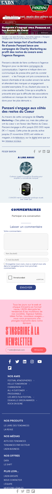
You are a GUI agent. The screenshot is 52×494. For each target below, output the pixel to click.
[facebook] (17, 492)
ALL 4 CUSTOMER (16, 390)
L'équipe (8, 484)
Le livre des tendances (16, 425)
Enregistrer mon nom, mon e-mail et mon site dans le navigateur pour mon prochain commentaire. (25, 266)
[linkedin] (28, 492)
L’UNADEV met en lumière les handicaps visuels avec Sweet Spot (26, 198)
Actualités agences (11, 18)
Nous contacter (13, 480)
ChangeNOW (14, 387)
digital (34, 137)
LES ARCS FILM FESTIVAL (20, 397)
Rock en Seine (15, 403)
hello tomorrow (17, 383)
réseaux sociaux (13, 141)
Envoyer (26, 287)
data (6, 460)
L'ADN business (11, 449)
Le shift (8, 464)
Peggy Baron (9, 33)
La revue (8, 429)
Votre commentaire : (13, 231)
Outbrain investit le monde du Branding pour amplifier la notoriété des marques (26, 177)
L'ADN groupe (11, 476)
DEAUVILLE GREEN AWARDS (21, 400)
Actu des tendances (15, 441)
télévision (19, 137)
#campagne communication (33, 18)
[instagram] (32, 362)
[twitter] (23, 492)
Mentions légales (13, 488)
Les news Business (16, 37)
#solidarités (9, 22)
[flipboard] (33, 492)
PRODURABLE (14, 393)
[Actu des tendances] (7, 3)
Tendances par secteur (17, 445)
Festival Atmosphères (20, 380)
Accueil (4, 37)
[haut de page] (47, 491)
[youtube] (39, 362)
